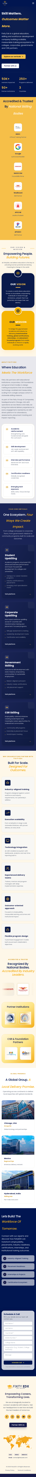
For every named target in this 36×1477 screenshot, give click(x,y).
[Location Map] (29, 1417)
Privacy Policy (9, 1470)
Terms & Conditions (24, 1470)
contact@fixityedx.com (20, 1457)
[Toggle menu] (33, 3)
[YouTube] (24, 1417)
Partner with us (10, 66)
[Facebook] (7, 1417)
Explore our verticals (12, 56)
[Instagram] (12, 1417)
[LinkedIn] (18, 1417)
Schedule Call (17, 1363)
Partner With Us (18, 1425)
